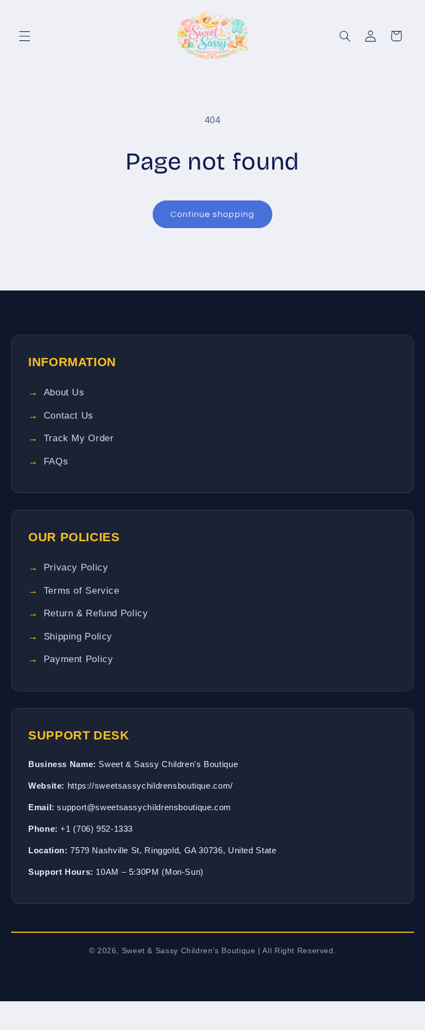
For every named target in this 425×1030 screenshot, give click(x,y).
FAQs (56, 461)
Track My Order (79, 438)
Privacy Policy (76, 567)
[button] (24, 36)
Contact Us (69, 415)
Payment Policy (78, 659)
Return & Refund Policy (96, 613)
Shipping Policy (78, 636)
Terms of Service (82, 590)
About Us (64, 392)
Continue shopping (212, 214)
